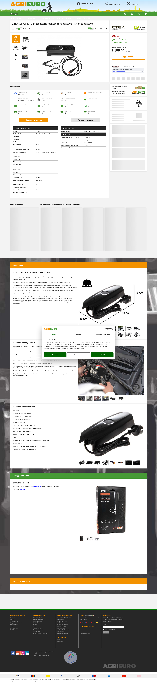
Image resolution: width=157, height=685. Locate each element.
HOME (12, 18)
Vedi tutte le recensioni (85, 633)
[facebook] (12, 657)
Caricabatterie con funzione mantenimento (53, 18)
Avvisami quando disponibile (121, 38)
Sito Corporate (14, 628)
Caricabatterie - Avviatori (34, 18)
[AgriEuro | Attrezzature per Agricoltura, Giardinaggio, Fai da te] (32, 4)
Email (104, 624)
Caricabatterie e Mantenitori (73, 18)
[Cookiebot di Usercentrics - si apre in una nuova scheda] (106, 329)
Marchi (12, 619)
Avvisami (130, 57)
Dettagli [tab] (78, 334)
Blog (11, 626)
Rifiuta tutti (55, 354)
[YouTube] (17, 657)
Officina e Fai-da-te (21, 18)
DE (94, 622)
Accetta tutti (102, 354)
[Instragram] (22, 657)
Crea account (60, 641)
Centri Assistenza (61, 623)
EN (83, 622)
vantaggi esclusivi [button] (107, 621)
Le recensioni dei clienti (88, 626)
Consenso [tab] (54, 334)
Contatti (12, 629)
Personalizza (77, 354)
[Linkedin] (27, 657)
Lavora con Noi (14, 621)
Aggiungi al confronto (35, 120)
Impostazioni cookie (38, 629)
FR (88, 622)
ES (99, 622)
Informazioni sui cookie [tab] (103, 334)
